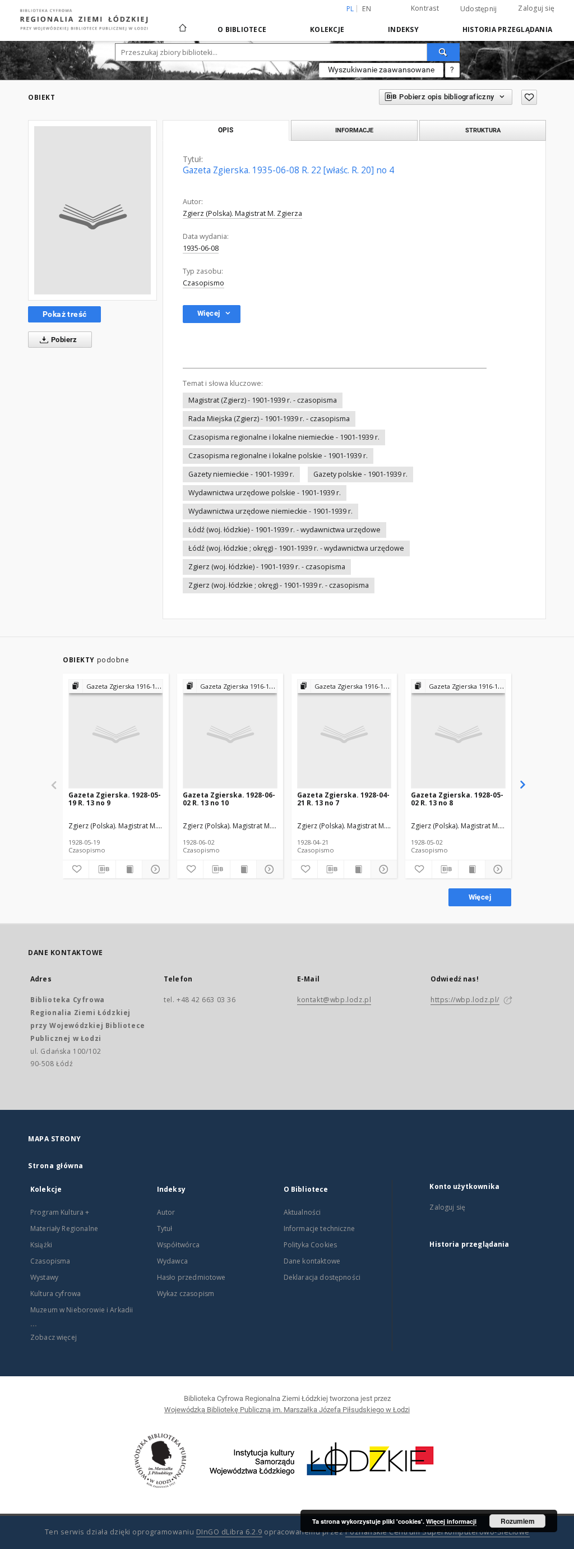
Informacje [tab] (354, 130)
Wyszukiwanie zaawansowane (381, 69)
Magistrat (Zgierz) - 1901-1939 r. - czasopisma (262, 400)
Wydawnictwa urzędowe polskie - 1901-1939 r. (264, 492)
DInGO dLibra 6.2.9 (229, 1532)
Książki (41, 1245)
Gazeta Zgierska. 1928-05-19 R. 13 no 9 (114, 799)
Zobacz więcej (53, 1337)
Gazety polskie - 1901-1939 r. (360, 474)
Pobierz (63, 339)
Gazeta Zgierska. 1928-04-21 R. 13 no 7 (343, 799)
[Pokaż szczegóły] (153, 869)
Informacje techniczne (319, 1228)
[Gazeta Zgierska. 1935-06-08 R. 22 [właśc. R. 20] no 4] (92, 210)
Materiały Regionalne (64, 1228)
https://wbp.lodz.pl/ (464, 999)
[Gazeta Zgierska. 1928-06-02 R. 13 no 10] (230, 734)
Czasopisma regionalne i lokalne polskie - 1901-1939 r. (278, 455)
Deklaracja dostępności (322, 1277)
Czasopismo (203, 283)
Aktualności (302, 1212)
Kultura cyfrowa (55, 1293)
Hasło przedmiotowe (191, 1277)
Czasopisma (50, 1261)
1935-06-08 (201, 248)
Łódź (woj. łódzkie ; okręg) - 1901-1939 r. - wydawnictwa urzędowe (296, 548)
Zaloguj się (536, 8)
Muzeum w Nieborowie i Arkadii (81, 1310)
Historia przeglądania (507, 29)
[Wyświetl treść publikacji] (129, 869)
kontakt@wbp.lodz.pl (334, 999)
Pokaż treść (64, 314)
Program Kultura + (60, 1212)
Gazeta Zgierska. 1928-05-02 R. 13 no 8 (457, 799)
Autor (166, 1212)
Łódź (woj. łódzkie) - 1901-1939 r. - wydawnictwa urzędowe (284, 529)
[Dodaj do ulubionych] (529, 97)
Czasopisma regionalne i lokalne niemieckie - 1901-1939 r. (283, 437)
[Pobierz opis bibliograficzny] (102, 869)
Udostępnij (478, 8)
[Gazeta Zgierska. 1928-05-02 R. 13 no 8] (458, 734)
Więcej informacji (451, 1521)
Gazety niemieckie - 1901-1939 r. (241, 474)
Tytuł (165, 1228)
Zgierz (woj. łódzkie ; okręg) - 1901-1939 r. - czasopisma (278, 585)
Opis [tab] (225, 130)
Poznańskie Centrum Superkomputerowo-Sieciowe (437, 1532)
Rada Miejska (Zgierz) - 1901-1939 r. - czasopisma (269, 418)
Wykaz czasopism (185, 1293)
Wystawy (44, 1277)
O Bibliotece (241, 29)
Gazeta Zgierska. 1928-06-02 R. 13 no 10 (229, 799)
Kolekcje (327, 29)
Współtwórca (178, 1245)
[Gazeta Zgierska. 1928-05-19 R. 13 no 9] (116, 734)
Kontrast (425, 8)
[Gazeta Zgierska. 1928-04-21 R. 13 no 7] (344, 734)
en (366, 8)
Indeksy (403, 29)
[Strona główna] (183, 23)
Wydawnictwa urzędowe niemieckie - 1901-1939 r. (270, 511)
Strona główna (56, 1165)
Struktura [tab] (483, 130)
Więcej (480, 897)
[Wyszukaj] (443, 52)
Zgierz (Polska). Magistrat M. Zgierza (242, 213)
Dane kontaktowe (312, 1261)
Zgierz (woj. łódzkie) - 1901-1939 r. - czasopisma (266, 566)
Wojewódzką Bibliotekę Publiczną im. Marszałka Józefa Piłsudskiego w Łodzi (287, 1409)
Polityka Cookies (310, 1245)
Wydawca (172, 1261)
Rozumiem (518, 1521)
